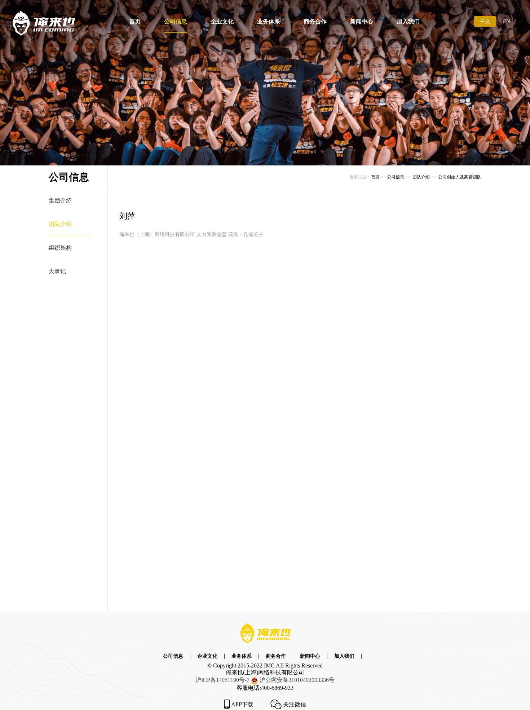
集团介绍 (60, 201)
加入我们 (408, 21)
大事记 (57, 271)
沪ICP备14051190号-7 (222, 680)
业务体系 (268, 21)
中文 (485, 21)
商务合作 (315, 21)
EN (506, 21)
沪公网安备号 (297, 680)
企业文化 (222, 21)
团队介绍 (60, 224)
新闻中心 (361, 21)
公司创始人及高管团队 (459, 176)
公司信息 (175, 21)
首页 (135, 21)
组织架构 (60, 248)
